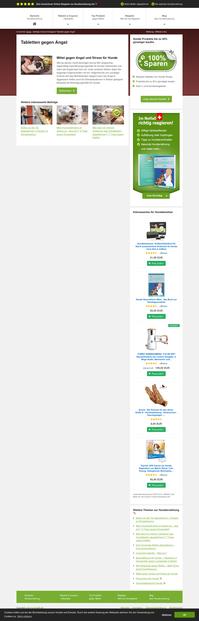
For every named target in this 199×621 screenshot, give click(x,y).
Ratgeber (130, 17)
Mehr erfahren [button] (24, 616)
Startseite (34, 17)
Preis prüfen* (158, 263)
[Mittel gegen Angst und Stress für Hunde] (36, 65)
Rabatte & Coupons (68, 17)
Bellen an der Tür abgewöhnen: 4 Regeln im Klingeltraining (34, 131)
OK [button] (184, 615)
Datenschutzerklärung (156, 607)
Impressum (137, 607)
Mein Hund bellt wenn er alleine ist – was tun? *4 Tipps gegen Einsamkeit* (72, 131)
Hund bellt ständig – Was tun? (151, 553)
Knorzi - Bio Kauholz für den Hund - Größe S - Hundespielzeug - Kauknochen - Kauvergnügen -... (156, 412)
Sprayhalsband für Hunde (149, 583)
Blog (164, 17)
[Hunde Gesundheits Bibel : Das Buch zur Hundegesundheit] (156, 285)
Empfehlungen (176, 607)
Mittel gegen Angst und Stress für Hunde (87, 57)
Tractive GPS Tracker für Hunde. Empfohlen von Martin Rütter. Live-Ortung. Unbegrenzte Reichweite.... (156, 468)
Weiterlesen (65, 90)
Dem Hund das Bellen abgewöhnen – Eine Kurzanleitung (155, 546)
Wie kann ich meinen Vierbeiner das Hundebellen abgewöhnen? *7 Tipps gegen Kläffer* (108, 132)
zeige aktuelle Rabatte (154, 99)
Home (28, 31)
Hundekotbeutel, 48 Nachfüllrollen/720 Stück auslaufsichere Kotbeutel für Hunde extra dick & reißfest (156, 246)
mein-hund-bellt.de (34, 607)
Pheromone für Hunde (147, 578)
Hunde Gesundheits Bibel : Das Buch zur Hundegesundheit (156, 300)
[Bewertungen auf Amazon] (151, 253)
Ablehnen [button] (166, 615)
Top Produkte (98, 17)
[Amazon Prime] (163, 253)
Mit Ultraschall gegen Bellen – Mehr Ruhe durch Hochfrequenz (157, 567)
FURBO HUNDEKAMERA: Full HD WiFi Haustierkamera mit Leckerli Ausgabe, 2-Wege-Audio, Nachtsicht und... (156, 357)
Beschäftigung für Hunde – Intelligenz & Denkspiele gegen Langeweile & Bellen (156, 559)
